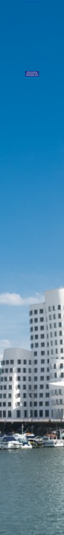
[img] (32, 267)
